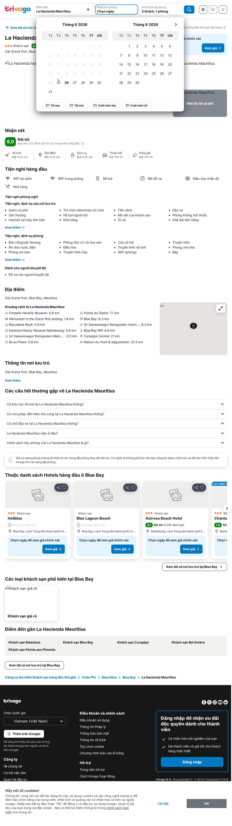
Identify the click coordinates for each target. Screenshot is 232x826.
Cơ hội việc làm (15, 773)
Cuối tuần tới (138, 105)
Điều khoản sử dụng (93, 720)
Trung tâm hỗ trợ (91, 770)
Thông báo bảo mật (93, 733)
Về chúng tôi (13, 766)
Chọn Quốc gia (15, 713)
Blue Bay (128, 677)
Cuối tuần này (107, 105)
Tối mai (79, 105)
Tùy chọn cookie (91, 746)
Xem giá (211, 48)
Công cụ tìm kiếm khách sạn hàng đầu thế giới (40, 677)
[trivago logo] (18, 9)
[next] (176, 24)
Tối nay (55, 105)
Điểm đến (42, 7)
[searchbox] (63, 11)
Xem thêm (13, 227)
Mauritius (108, 677)
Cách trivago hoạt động (96, 776)
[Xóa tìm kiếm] (88, 9)
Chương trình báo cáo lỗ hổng (101, 753)
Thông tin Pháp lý (92, 727)
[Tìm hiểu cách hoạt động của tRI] (82, 143)
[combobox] (64, 9)
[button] (63, 10)
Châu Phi (88, 677)
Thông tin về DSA (91, 740)
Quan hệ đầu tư (15, 779)
